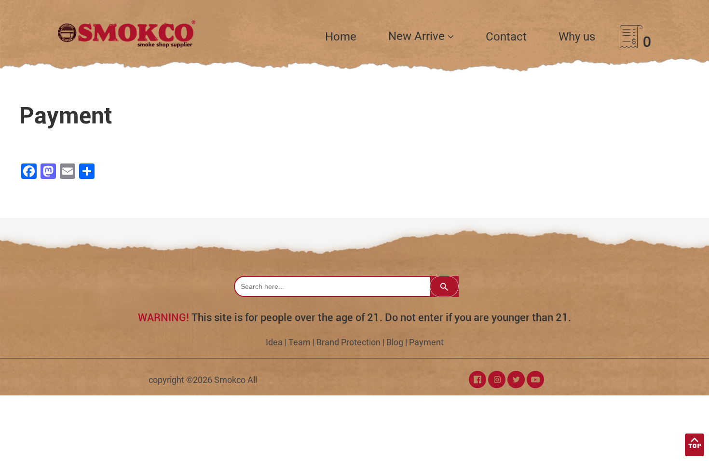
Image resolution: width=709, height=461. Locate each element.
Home (340, 36)
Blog (394, 342)
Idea (274, 342)
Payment (426, 342)
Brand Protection (348, 342)
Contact (506, 36)
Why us (577, 36)
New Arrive (418, 36)
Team (299, 342)
